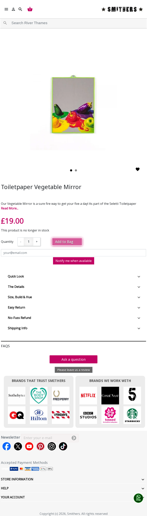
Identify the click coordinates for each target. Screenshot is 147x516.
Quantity (7, 241)
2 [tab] (76, 170)
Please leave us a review (73, 370)
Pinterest (40, 446)
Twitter (18, 446)
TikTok (63, 446)
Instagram (52, 446)
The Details (16, 287)
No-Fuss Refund (19, 318)
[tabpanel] (73, 106)
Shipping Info (17, 328)
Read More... (9, 208)
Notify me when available (74, 261)
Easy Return (16, 307)
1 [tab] (71, 170)
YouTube (29, 446)
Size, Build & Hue (20, 297)
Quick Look (16, 276)
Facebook (6, 446)
